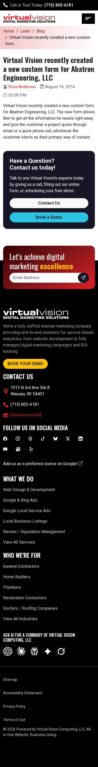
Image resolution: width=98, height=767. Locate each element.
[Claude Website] (21, 651)
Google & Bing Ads (20, 500)
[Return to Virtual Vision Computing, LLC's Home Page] (29, 18)
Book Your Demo (25, 363)
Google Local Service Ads (26, 510)
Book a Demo (49, 217)
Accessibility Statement (22, 693)
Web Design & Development (29, 489)
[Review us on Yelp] (31, 449)
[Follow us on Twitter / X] (68, 438)
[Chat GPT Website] (7, 651)
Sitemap (10, 679)
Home (8, 31)
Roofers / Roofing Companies (30, 608)
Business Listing (43, 735)
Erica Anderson (22, 86)
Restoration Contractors (25, 597)
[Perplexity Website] (34, 651)
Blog (40, 31)
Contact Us (49, 203)
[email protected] (25, 414)
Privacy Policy (14, 706)
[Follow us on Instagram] (17, 438)
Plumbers (12, 587)
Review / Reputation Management (34, 531)
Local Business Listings (25, 521)
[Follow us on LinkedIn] (80, 438)
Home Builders (16, 576)
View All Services (19, 542)
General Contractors (21, 566)
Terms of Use (14, 720)
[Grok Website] (61, 651)
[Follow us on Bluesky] (55, 438)
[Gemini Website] (47, 651)
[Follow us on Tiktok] (43, 438)
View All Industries (20, 618)
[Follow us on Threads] (30, 438)
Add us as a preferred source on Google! (40, 463)
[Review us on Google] (18, 449)
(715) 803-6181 (58, 5)
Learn (25, 31)
